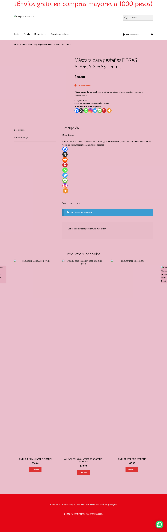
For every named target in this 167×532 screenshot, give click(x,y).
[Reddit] (65, 159)
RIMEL (106, 103)
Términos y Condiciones (87, 504)
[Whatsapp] (86, 110)
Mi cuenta (38, 34)
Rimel (25, 44)
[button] (159, 524)
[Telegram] (95, 110)
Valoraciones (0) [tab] (21, 137)
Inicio (16, 34)
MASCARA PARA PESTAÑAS (93, 103)
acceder (77, 228)
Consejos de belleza (59, 34)
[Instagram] (90, 110)
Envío (102, 504)
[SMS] (99, 110)
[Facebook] (76, 110)
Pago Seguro (111, 504)
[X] (81, 110)
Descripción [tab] (19, 129)
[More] (109, 110)
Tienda (27, 34)
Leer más (35, 470)
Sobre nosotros (57, 504)
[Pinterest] (104, 110)
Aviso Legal (70, 504)
